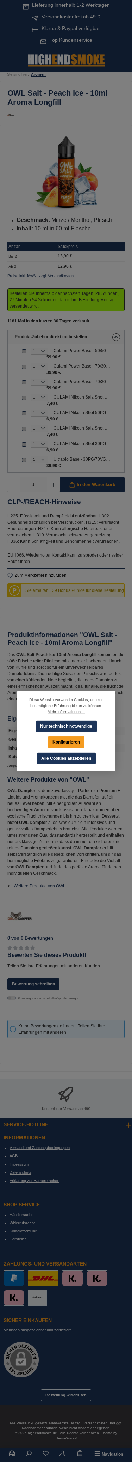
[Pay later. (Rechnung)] (14, 1298)
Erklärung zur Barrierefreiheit (34, 1180)
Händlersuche (21, 1215)
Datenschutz (20, 1172)
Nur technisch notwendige (66, 725)
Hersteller (18, 1239)
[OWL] (66, 114)
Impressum (19, 1164)
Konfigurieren (66, 741)
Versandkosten (95, 1423)
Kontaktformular (23, 1231)
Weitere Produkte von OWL (39, 886)
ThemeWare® (66, 1438)
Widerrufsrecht (22, 1223)
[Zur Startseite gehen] (66, 59)
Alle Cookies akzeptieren (66, 758)
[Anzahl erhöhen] (53, 484)
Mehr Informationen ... (66, 711)
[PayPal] (14, 1278)
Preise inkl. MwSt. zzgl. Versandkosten (40, 276)
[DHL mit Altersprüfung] (43, 1278)
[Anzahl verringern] (13, 484)
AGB (14, 1156)
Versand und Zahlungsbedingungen (40, 1148)
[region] (66, 172)
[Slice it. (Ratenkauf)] (72, 1278)
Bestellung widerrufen (66, 1395)
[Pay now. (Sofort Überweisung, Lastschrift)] (97, 1278)
